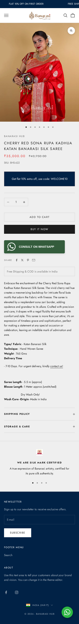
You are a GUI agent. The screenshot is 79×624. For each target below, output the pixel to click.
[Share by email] (33, 260)
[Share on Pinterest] (28, 260)
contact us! (56, 366)
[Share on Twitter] (22, 260)
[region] (39, 462)
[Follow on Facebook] (6, 592)
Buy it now (39, 229)
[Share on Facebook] (16, 260)
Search (8, 555)
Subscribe (17, 533)
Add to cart (39, 217)
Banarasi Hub (14, 136)
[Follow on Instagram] (17, 592)
